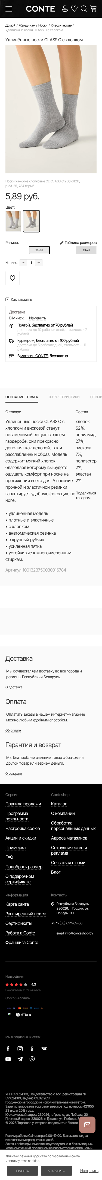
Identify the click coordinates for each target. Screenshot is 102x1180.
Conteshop (60, 794)
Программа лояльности (17, 816)
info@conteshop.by (79, 933)
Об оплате (13, 730)
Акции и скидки (20, 838)
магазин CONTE (34, 355)
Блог (56, 872)
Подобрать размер (23, 866)
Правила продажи (23, 803)
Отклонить (56, 1170)
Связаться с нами (68, 862)
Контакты (59, 895)
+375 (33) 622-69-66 (66, 923)
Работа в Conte (20, 933)
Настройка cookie (22, 828)
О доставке (13, 687)
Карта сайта (17, 904)
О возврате (13, 773)
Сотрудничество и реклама (69, 850)
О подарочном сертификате (19, 878)
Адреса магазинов (69, 838)
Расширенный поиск (25, 913)
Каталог (59, 803)
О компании (63, 813)
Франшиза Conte (21, 942)
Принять (22, 1170)
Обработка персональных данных (73, 825)
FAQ (9, 857)
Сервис (11, 794)
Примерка (15, 847)
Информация (16, 895)
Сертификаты (18, 923)
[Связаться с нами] (87, 1125)
